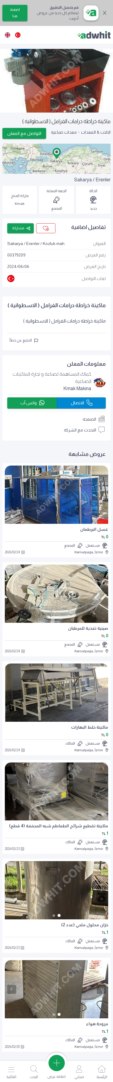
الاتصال (77, 402)
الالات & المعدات (96, 132)
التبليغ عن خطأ (21, 340)
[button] (56, 153)
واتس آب (28, 402)
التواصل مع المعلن (24, 133)
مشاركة (18, 228)
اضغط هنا (15, 13)
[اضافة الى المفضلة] (45, 228)
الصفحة (89, 419)
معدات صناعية (64, 132)
